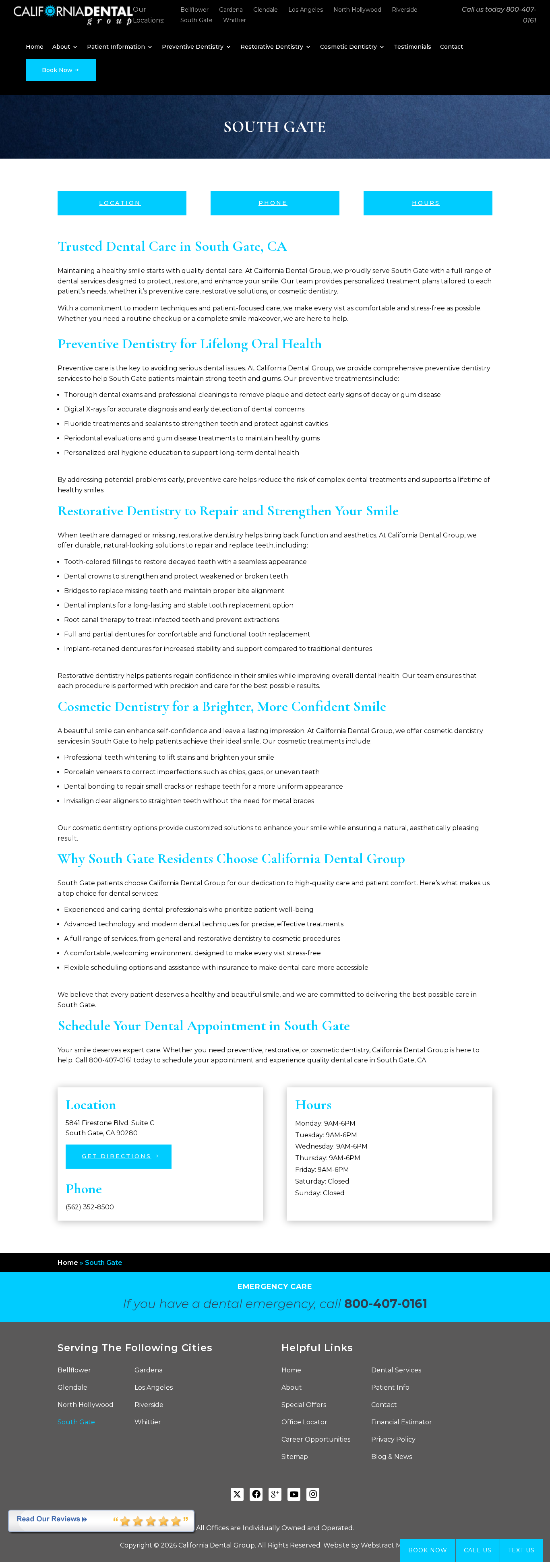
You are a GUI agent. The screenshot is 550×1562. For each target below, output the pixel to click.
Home (34, 47)
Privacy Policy (393, 1440)
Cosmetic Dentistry (348, 47)
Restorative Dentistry (271, 47)
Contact (451, 47)
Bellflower (194, 9)
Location (120, 203)
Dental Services (396, 1371)
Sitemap (294, 1457)
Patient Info (390, 1388)
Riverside (405, 9)
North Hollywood (357, 9)
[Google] (275, 1494)
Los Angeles (305, 9)
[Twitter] (237, 1494)
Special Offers (303, 1405)
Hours (426, 203)
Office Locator (304, 1422)
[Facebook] (256, 1494)
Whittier (234, 20)
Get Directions (116, 1156)
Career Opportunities (315, 1440)
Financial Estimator (401, 1422)
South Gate (196, 20)
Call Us (478, 1550)
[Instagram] (312, 1494)
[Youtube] (293, 1494)
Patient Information (116, 47)
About (61, 47)
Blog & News (391, 1457)
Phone (272, 203)
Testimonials (412, 47)
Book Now (58, 70)
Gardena (231, 9)
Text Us (521, 1550)
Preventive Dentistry (192, 47)
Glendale (265, 9)
